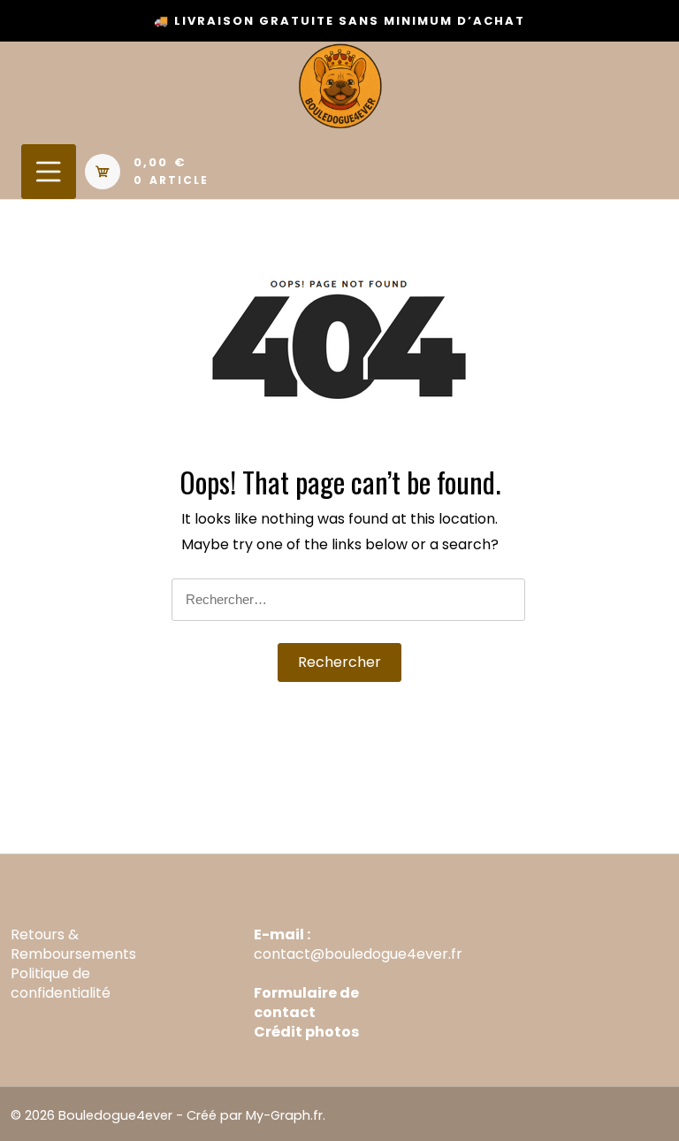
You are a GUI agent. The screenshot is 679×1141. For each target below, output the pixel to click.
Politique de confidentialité (61, 983)
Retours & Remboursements (73, 944)
